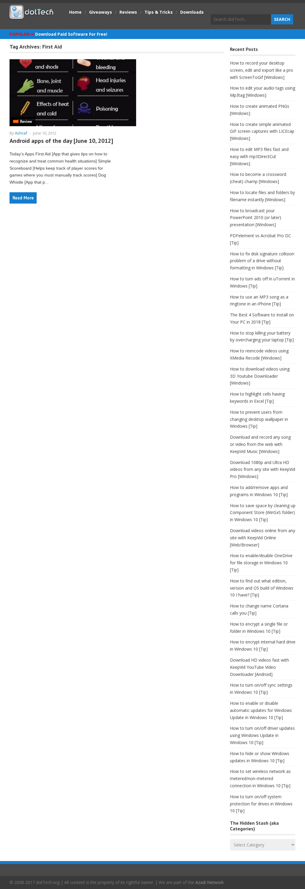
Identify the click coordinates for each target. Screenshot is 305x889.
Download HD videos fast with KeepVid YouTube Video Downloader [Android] (259, 667)
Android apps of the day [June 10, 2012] (61, 141)
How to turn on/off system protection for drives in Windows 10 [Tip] (261, 804)
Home (75, 12)
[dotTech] (32, 16)
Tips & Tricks (158, 12)
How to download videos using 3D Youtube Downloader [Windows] (260, 376)
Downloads (192, 12)
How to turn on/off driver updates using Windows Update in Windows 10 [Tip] (262, 735)
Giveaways (100, 12)
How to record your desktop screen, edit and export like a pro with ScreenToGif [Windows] (261, 70)
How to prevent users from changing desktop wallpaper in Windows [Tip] (259, 419)
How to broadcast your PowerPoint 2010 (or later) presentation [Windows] (255, 218)
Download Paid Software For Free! (71, 34)
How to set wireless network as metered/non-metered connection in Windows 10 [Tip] (260, 778)
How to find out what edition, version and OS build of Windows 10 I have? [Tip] (261, 588)
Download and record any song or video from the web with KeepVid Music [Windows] (260, 444)
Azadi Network (209, 882)
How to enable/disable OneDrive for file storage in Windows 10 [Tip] (261, 563)
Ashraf (21, 133)
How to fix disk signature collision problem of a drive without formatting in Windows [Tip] (262, 261)
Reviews (128, 12)
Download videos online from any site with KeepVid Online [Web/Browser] (262, 538)
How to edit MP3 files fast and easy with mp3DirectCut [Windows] (259, 156)
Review (26, 121)
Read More (23, 198)
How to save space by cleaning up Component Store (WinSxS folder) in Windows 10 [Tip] (262, 513)
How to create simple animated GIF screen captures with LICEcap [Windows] (262, 131)
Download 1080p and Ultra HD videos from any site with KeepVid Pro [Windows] (262, 469)
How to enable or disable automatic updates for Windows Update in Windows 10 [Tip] (261, 710)
